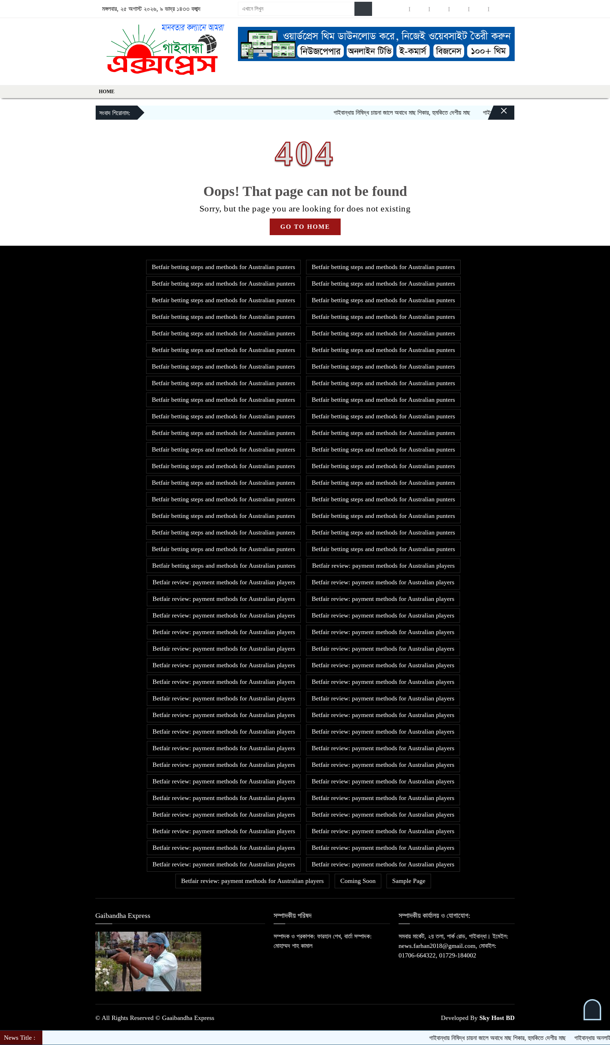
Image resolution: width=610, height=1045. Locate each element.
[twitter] (419, 9)
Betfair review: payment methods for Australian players (383, 565)
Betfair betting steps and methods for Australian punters (223, 266)
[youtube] (478, 9)
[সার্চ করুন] (363, 9)
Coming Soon (358, 880)
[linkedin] (458, 9)
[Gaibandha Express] (162, 50)
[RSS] (498, 9)
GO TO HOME (305, 226)
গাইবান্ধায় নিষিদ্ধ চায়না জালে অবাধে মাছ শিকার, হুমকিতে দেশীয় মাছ (376, 112)
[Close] (498, 114)
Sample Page (408, 880)
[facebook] (399, 9)
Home (106, 91)
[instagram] (439, 9)
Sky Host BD (497, 1017)
